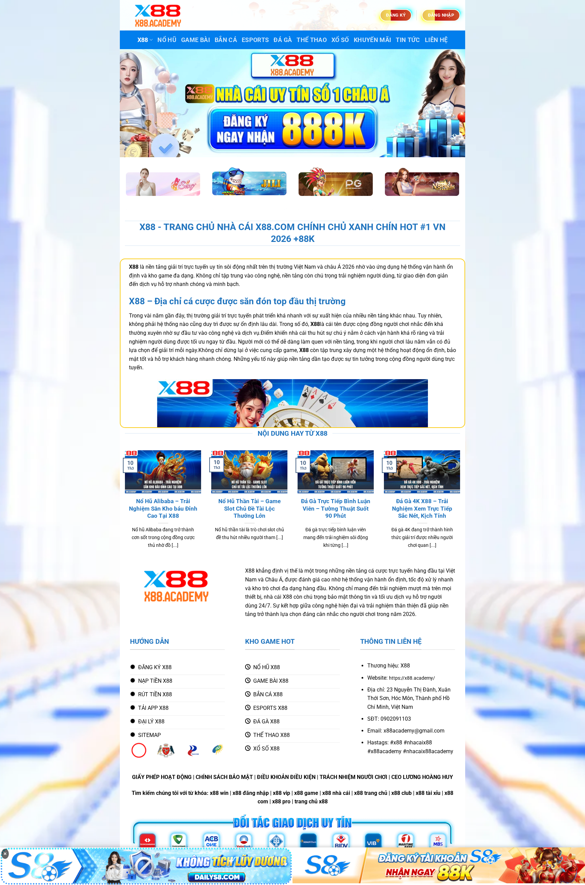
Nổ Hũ (166, 40)
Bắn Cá (226, 40)
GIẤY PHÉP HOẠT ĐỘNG (162, 777)
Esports (255, 40)
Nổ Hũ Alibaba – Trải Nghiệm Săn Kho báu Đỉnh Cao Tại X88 (163, 508)
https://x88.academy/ (412, 678)
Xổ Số (340, 40)
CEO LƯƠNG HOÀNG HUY (422, 777)
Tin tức (408, 40)
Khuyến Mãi (372, 40)
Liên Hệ (436, 40)
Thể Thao (312, 40)
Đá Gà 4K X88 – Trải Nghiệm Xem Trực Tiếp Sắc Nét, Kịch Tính (422, 508)
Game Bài (195, 40)
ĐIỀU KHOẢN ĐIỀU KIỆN (286, 777)
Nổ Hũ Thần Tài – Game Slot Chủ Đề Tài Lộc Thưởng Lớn (249, 508)
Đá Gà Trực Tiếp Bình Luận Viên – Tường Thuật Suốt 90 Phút (335, 508)
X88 (142, 40)
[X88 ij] (159, 15)
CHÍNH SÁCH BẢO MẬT (224, 777)
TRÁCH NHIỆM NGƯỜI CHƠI (353, 777)
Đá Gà (283, 40)
